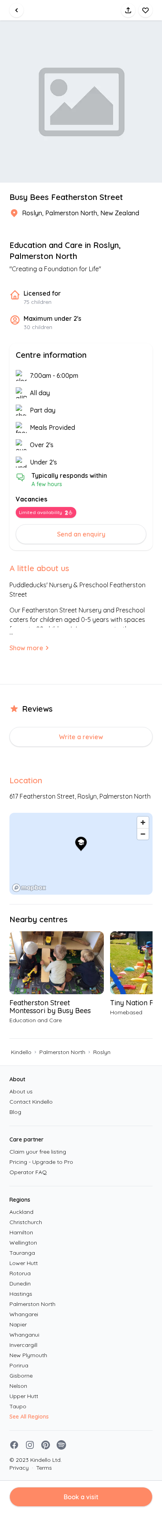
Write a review (81, 737)
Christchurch (25, 1222)
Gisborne (21, 1375)
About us (21, 1091)
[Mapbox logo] (29, 887)
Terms (42, 1467)
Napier (18, 1324)
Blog (15, 1111)
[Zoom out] (143, 834)
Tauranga (22, 1252)
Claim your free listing (37, 1151)
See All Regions (29, 1416)
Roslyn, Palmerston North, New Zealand (80, 213)
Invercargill (23, 1344)
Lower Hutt (23, 1263)
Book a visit (81, 1497)
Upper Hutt (23, 1396)
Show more (26, 648)
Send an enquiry (81, 534)
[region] (81, 854)
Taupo (17, 1406)
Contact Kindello (31, 1101)
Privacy (19, 1467)
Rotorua (20, 1273)
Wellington (23, 1242)
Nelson (18, 1385)
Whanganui (24, 1334)
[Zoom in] (143, 822)
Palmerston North (62, 1052)
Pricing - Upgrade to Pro (41, 1161)
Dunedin (20, 1283)
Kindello (21, 1052)
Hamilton (21, 1232)
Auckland (21, 1211)
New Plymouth (28, 1355)
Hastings (20, 1293)
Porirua (18, 1365)
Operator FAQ (28, 1172)
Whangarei (23, 1314)
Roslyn (101, 1052)
